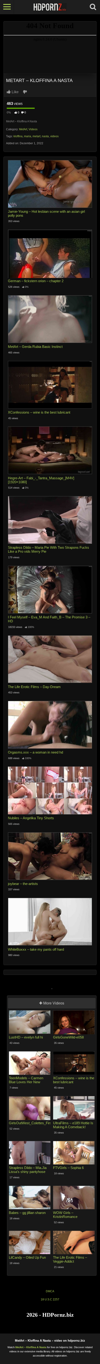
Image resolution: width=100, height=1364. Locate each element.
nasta (45, 136)
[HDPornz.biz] (50, 7)
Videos (33, 129)
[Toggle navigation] (7, 7)
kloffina (18, 136)
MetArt (23, 129)
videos (54, 136)
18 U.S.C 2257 (50, 1299)
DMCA (50, 1291)
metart (36, 136)
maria (27, 136)
